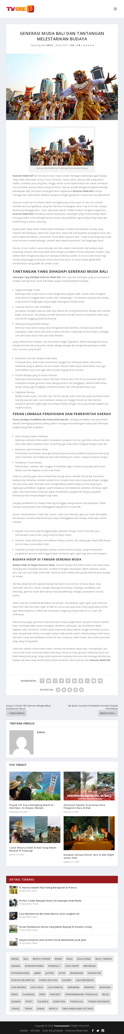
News (34, 930)
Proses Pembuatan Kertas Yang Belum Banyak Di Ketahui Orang (55, 926)
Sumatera (59, 1001)
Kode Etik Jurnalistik (52, 1030)
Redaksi (24, 1030)
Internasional (20, 973)
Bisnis (58, 958)
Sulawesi (42, 1001)
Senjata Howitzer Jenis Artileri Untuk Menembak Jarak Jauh (52, 939)
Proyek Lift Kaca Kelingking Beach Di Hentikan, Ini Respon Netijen (31, 806)
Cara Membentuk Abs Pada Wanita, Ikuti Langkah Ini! (49, 913)
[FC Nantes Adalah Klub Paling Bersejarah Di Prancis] (13, 890)
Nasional (105, 987)
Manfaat (89, 987)
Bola (34, 890)
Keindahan (76, 973)
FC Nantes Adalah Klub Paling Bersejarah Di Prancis (48, 887)
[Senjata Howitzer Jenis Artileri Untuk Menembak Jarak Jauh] (13, 942)
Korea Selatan (48, 980)
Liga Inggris (18, 987)
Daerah (15, 965)
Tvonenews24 (61, 1025)
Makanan (73, 987)
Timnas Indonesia (98, 1001)
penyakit (55, 994)
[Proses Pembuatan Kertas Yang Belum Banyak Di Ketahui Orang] (13, 929)
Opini (42, 994)
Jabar (37, 973)
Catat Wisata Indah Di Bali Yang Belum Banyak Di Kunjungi (33, 849)
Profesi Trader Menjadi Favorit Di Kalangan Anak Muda (50, 900)
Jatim (62, 973)
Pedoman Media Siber (76, 1030)
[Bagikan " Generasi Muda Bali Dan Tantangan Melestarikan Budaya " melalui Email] (94, 681)
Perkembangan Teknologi (81, 994)
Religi (105, 994)
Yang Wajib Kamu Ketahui (77, 1008)
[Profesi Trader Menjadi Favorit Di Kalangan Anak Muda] (13, 903)
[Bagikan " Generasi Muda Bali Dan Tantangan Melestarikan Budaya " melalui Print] (100, 681)
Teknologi (76, 1001)
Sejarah (16, 1001)
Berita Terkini (41, 958)
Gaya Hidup (72, 965)
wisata (53, 1008)
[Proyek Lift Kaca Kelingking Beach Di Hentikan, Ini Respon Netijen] (34, 786)
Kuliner (66, 980)
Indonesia (89, 965)
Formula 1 (54, 965)
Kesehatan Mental (23, 980)
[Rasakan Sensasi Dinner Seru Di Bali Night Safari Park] (89, 833)
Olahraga (28, 994)
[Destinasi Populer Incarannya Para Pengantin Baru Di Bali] (89, 786)
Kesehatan (94, 973)
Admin (49, 45)
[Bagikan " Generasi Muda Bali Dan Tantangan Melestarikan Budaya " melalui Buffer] (81, 681)
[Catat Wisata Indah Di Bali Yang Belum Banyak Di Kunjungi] (34, 829)
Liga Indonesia (85, 980)
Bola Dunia (84, 958)
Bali (72, 45)
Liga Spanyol (55, 987)
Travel (15, 1008)
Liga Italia (37, 987)
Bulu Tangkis (103, 958)
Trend (35, 903)
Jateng (49, 973)
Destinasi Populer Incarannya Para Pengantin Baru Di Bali (84, 806)
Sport (34, 917)
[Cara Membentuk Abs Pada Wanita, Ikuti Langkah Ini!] (13, 916)
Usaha (40, 1008)
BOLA (69, 958)
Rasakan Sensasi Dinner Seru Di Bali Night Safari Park (89, 856)
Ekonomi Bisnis (34, 965)
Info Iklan (35, 1030)
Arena (15, 958)
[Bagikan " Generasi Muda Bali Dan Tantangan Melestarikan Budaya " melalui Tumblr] (61, 681)
